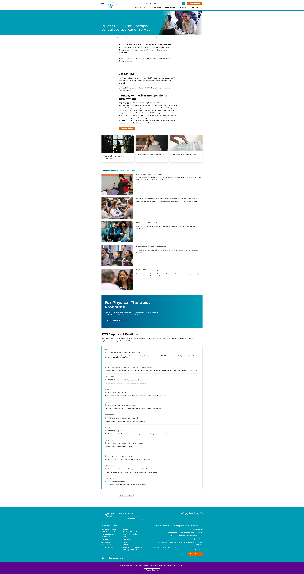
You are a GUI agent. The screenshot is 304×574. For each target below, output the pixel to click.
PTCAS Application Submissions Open (124, 353)
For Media (199, 532)
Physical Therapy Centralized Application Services (123, 37)
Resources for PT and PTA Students (151, 246)
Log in (147, 3)
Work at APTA (198, 535)
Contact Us (130, 518)
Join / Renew (194, 3)
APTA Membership (185, 535)
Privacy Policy (189, 539)
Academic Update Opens (118, 393)
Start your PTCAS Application (184, 154)
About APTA (173, 535)
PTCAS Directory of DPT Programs (114, 157)
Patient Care (170, 8)
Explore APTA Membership (147, 270)
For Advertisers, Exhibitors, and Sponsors (180, 532)
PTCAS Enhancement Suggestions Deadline (127, 380)
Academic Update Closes (118, 431)
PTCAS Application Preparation (151, 154)
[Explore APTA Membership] (117, 279)
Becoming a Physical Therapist (149, 175)
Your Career (140, 8)
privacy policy (180, 565)
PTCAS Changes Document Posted (123, 418)
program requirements (144, 81)
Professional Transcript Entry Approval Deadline (128, 469)
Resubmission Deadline (118, 482)
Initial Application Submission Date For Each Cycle (130, 367)
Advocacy (183, 8)
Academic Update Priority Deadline (123, 405)
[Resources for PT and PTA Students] (117, 255)
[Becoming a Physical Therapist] (117, 184)
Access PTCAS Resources (117, 321)
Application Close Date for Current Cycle (125, 443)
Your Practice (155, 8)
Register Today (127, 128)
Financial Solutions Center (147, 222)
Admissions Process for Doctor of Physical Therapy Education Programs (166, 198)
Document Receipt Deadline (120, 456)
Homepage (104, 37)
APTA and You (196, 8)
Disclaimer (199, 539)
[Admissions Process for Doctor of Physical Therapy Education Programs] (117, 208)
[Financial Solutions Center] (117, 231)
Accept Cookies (152, 570)
